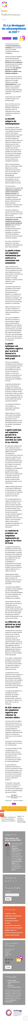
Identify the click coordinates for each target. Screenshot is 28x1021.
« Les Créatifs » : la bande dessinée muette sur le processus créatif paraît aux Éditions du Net (13, 916)
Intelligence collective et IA (10, 930)
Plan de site (11, 985)
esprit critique (4, 808)
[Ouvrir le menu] (5, 19)
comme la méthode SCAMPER (14, 592)
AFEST (18, 676)
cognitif (7, 807)
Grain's (4, 10)
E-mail (8, 967)
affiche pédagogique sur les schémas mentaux (13, 325)
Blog (14, 803)
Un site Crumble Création (14, 987)
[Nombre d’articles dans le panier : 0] (2, 20)
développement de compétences (18, 807)
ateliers (3, 807)
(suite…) (14, 869)
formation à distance (14, 808)
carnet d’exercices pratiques (13, 415)
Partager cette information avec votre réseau (14, 797)
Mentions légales (12, 980)
